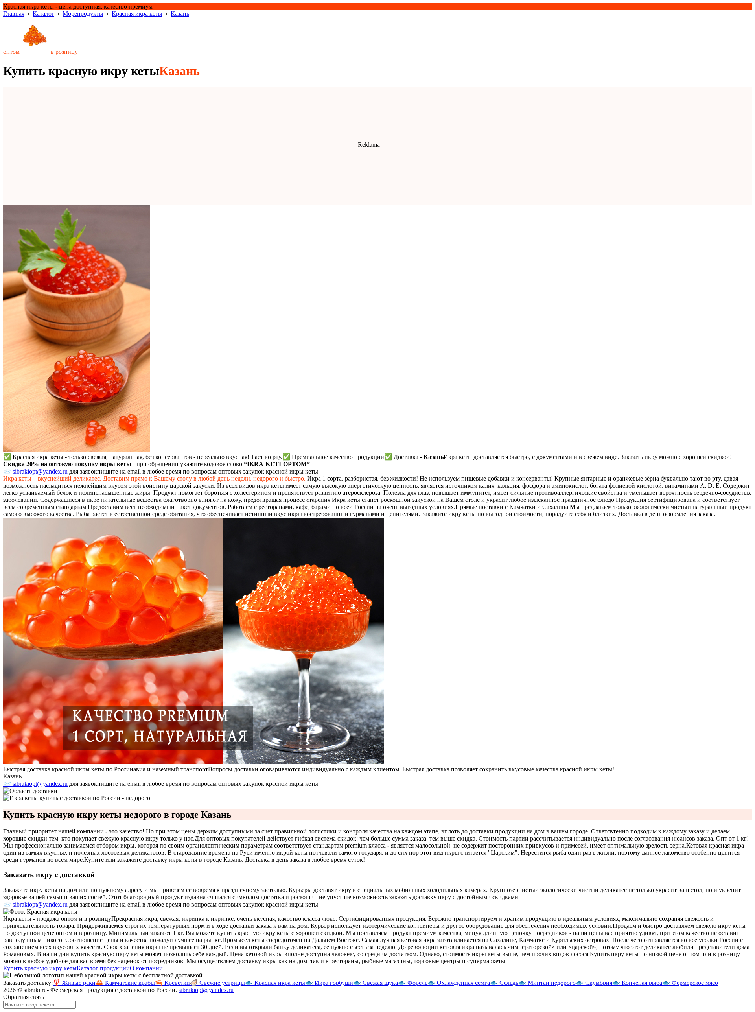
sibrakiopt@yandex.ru (206, 989)
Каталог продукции (103, 968)
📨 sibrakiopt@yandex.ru (35, 471)
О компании (146, 968)
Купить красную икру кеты (40, 968)
